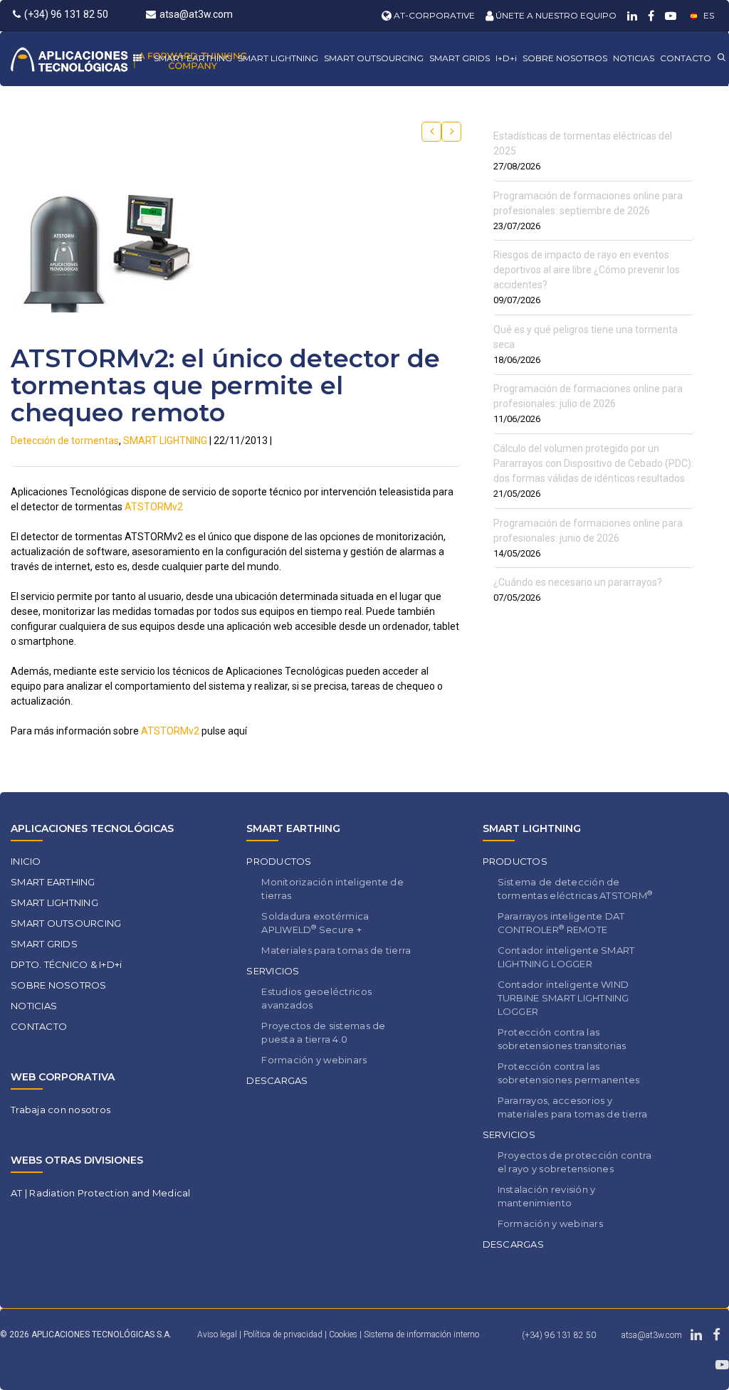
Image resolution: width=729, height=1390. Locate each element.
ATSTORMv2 (154, 506)
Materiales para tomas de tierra (336, 950)
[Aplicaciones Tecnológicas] (128, 59)
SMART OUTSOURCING (374, 58)
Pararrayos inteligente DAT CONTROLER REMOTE (561, 922)
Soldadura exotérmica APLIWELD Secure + (315, 922)
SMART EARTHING (193, 58)
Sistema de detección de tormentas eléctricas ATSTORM (575, 888)
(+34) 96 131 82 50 (66, 14)
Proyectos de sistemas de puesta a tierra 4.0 (323, 1032)
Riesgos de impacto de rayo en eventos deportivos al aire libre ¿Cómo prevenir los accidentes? (586, 269)
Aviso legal (217, 1334)
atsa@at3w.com (196, 14)
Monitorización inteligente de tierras (332, 888)
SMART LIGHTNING (278, 58)
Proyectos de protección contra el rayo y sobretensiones (575, 1161)
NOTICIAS (633, 58)
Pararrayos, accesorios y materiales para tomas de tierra (573, 1107)
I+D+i (506, 58)
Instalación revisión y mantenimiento (547, 1196)
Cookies (344, 1334)
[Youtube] (669, 15)
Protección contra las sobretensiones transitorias (562, 1038)
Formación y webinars (314, 1059)
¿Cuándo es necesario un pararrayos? (577, 582)
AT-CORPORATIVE (433, 15)
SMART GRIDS (459, 58)
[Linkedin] (630, 15)
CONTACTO (685, 58)
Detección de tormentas (65, 440)
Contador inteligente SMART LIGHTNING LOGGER (566, 956)
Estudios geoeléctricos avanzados (316, 998)
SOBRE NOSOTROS (565, 58)
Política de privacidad (284, 1334)
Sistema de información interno (421, 1334)
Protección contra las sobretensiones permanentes (569, 1072)
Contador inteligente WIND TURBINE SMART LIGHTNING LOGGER (563, 998)
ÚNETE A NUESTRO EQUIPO (555, 15)
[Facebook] (649, 15)
